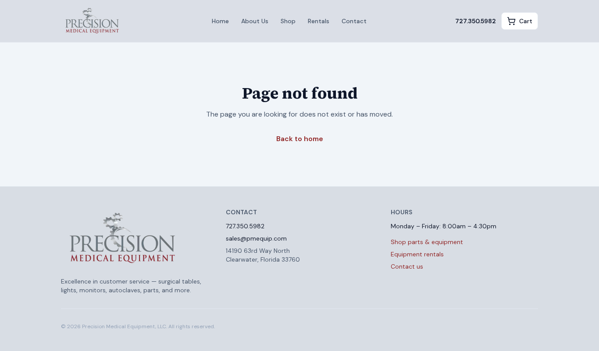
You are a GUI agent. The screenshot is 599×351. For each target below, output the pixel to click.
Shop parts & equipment (427, 242)
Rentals (318, 21)
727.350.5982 (475, 21)
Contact (354, 21)
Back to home (299, 138)
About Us (254, 21)
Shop (288, 21)
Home (220, 21)
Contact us (407, 266)
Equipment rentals (417, 254)
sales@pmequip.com (256, 238)
